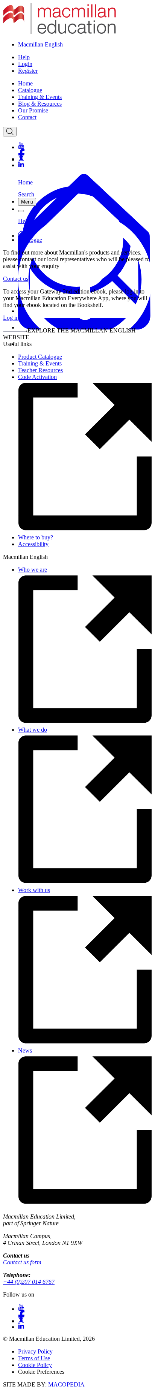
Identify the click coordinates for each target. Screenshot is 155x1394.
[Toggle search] (10, 131)
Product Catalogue (40, 356)
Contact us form (22, 1262)
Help (24, 57)
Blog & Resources (40, 103)
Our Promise (33, 110)
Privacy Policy (35, 1351)
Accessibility (33, 544)
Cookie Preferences (41, 1372)
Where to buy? (35, 537)
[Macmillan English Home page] (59, 31)
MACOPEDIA (66, 1384)
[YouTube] (85, 145)
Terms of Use (34, 1358)
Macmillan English (40, 44)
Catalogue (30, 90)
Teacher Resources (40, 370)
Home (25, 83)
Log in (11, 317)
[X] (85, 158)
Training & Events (40, 97)
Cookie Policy (35, 1365)
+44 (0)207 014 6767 (29, 1282)
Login (25, 64)
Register (28, 70)
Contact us (15, 279)
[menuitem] (85, 83)
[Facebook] (85, 152)
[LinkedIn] (85, 165)
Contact (27, 117)
